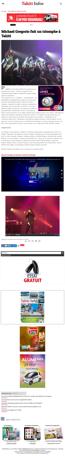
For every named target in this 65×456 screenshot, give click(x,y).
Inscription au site (44, 453)
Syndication (36, 453)
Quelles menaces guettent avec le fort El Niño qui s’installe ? (22, 403)
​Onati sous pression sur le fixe (11, 410)
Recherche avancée (6, 255)
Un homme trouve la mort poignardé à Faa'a (16, 400)
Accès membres (21, 453)
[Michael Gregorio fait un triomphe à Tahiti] (31, 40)
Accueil (3, 11)
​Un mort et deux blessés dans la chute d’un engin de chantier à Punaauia (26, 396)
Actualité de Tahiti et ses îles (17, 11)
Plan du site (28, 453)
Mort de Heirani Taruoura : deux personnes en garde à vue (21, 406)
